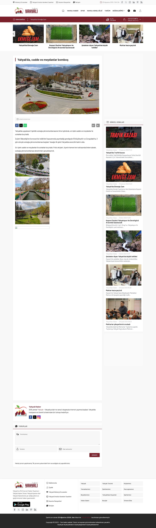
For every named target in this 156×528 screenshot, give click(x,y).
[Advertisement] (123, 69)
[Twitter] (126, 2)
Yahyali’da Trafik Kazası (115, 153)
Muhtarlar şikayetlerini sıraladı (118, 324)
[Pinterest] (137, 2)
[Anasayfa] (63, 11)
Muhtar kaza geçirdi (128, 45)
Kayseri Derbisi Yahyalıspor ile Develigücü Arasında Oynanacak (61, 46)
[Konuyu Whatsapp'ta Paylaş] (25, 125)
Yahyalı (40, 410)
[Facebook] (122, 2)
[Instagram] (129, 2)
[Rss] (141, 2)
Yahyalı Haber (35, 407)
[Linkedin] (133, 2)
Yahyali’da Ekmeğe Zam (38, 19)
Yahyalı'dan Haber (111, 150)
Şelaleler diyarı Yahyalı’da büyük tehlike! (95, 46)
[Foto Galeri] (134, 11)
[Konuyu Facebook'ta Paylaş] (17, 125)
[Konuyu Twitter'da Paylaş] (21, 125)
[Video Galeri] (129, 11)
